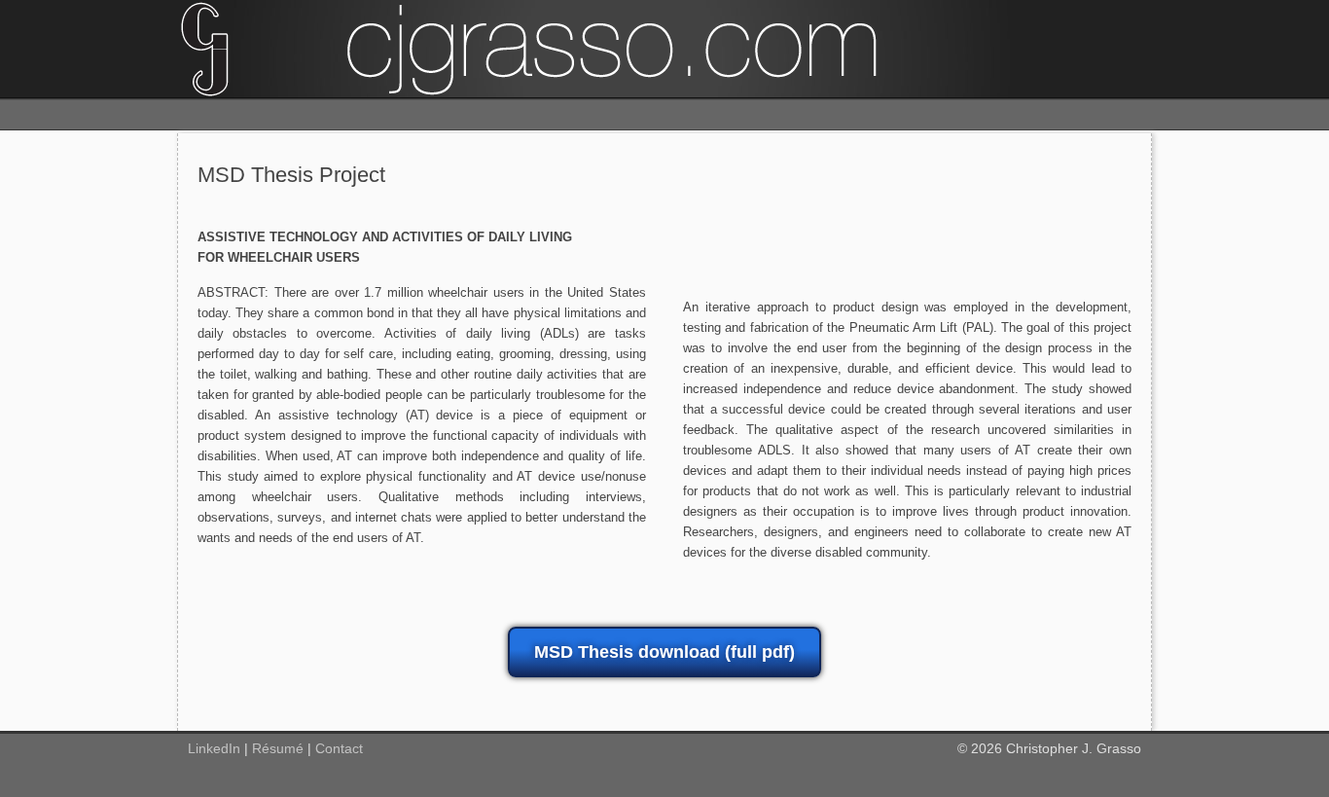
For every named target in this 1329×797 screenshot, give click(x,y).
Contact (339, 748)
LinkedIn (214, 748)
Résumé (278, 748)
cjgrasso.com (664, 48)
